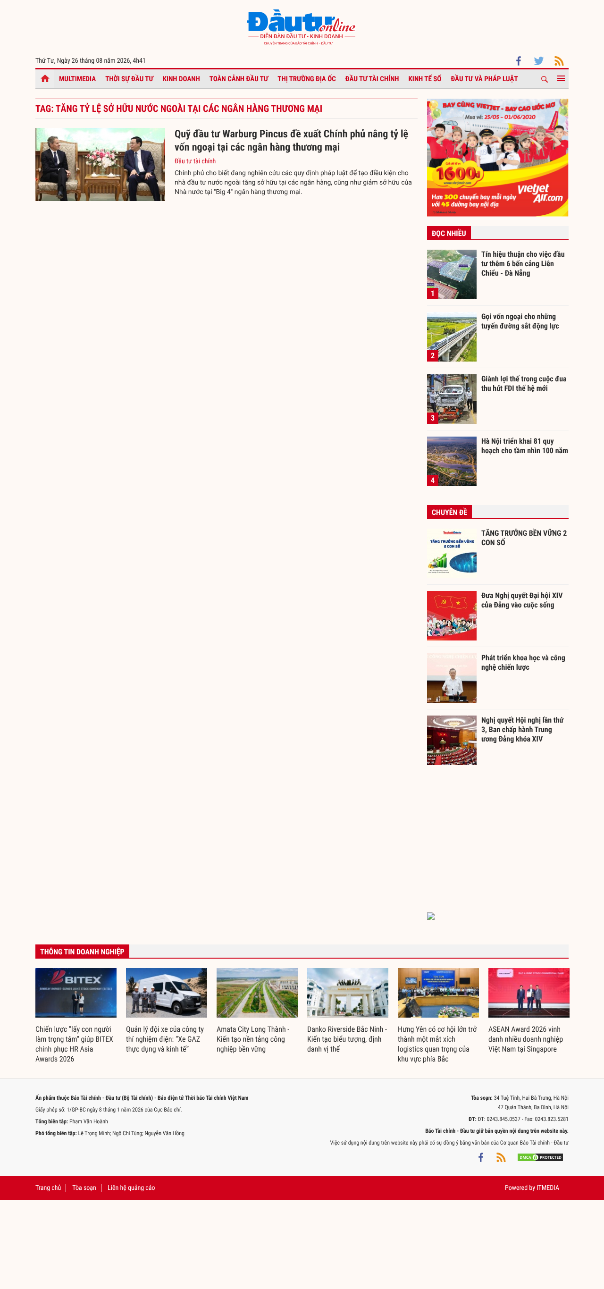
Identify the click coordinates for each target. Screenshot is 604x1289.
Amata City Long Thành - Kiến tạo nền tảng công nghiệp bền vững (253, 1039)
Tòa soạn (84, 1188)
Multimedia (77, 79)
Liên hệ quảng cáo (131, 1188)
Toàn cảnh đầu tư (239, 79)
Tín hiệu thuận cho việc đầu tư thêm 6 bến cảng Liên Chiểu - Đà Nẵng (523, 263)
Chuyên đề (449, 512)
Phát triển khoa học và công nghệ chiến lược (523, 662)
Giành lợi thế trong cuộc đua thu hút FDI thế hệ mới (524, 383)
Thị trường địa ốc (306, 79)
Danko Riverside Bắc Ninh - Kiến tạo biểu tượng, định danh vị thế (347, 1039)
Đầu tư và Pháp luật (484, 79)
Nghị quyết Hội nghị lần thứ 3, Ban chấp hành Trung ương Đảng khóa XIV (522, 729)
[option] (76, 1016)
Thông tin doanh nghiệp (82, 951)
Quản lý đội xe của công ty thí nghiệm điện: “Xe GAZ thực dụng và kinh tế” (165, 1039)
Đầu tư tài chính (372, 79)
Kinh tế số (425, 79)
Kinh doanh (181, 79)
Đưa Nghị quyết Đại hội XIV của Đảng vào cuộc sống (521, 600)
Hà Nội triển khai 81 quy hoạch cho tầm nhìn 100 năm (524, 446)
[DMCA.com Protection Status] (540, 1157)
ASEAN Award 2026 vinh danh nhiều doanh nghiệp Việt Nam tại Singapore (525, 1039)
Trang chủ (48, 1188)
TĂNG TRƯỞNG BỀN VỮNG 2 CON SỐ (524, 538)
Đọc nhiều (449, 233)
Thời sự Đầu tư (129, 79)
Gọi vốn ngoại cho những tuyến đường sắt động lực (520, 321)
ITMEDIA (548, 1188)
